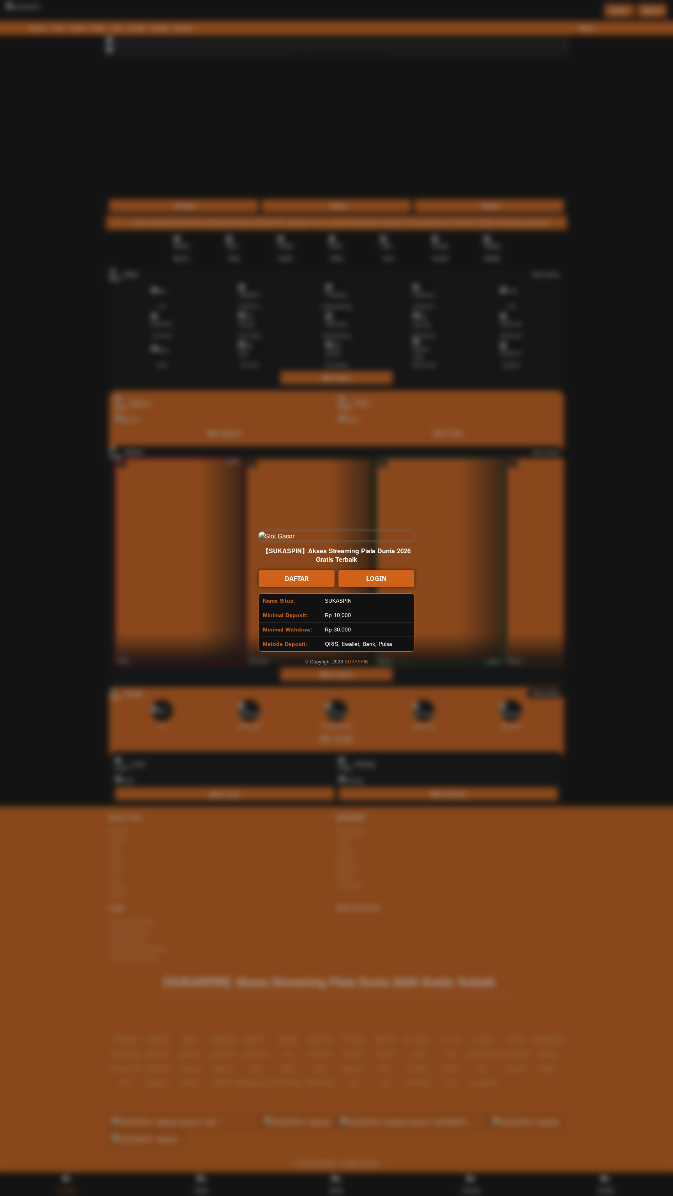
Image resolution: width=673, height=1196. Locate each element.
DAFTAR (297, 578)
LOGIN (376, 578)
